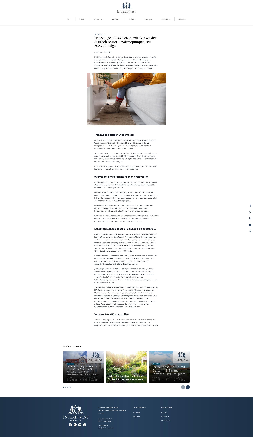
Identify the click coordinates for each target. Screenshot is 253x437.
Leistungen (148, 19)
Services (115, 19)
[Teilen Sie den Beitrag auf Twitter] (98, 34)
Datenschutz (165, 420)
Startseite (136, 412)
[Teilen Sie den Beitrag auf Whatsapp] (101, 34)
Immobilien (98, 19)
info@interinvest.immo (106, 428)
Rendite (131, 19)
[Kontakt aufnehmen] (250, 225)
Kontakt (181, 19)
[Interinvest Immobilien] (126, 8)
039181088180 (103, 425)
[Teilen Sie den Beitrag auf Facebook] (95, 34)
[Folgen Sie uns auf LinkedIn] (250, 218)
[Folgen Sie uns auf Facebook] (250, 206)
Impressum (165, 416)
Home (69, 19)
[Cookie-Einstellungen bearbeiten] (84, 424)
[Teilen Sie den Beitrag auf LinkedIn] (104, 34)
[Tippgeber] (250, 231)
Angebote (136, 416)
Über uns (82, 19)
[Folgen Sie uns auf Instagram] (250, 212)
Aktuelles (165, 19)
